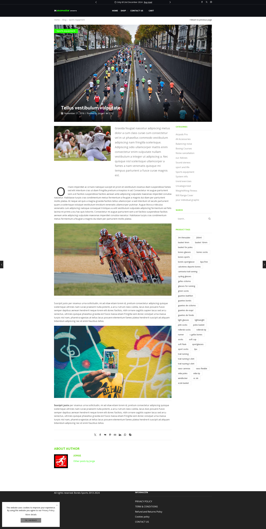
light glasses (183, 320)
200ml (199, 237)
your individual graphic (187, 199)
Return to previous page (201, 19)
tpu (195, 349)
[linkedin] (119, 435)
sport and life (182, 167)
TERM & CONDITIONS (146, 506)
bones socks (202, 252)
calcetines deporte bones (189, 266)
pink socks (182, 325)
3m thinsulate (184, 237)
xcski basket (183, 383)
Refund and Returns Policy (148, 511)
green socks (183, 291)
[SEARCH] (209, 218)
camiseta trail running (187, 271)
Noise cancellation (185, 153)
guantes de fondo (186, 315)
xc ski (195, 378)
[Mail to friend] (114, 435)
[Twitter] (207, 2)
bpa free (204, 261)
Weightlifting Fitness (186, 190)
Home (115, 10)
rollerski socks (184, 329)
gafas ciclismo (184, 281)
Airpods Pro (182, 134)
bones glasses (184, 252)
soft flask (182, 344)
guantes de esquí (185, 310)
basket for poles (185, 247)
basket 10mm (201, 242)
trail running (183, 354)
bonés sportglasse (186, 261)
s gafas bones (196, 334)
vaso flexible (201, 368)
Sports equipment (77, 19)
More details (31, 514)
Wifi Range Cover (184, 195)
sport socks (183, 349)
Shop (123, 10)
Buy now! (148, 2)
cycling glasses (184, 276)
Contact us (136, 10)
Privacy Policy (48, 510)
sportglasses (198, 344)
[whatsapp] (125, 435)
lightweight (199, 320)
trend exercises (183, 181)
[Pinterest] (110, 435)
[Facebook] (202, 2)
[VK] (105, 435)
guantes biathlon (185, 295)
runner (181, 334)
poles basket (198, 325)
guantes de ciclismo (187, 305)
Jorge (100, 113)
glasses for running (186, 286)
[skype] (129, 435)
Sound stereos (183, 162)
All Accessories (183, 139)
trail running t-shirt (186, 358)
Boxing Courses (184, 148)
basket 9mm (183, 242)
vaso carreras (184, 368)
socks (180, 339)
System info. (182, 176)
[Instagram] (211, 2)
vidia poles (182, 373)
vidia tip (196, 373)
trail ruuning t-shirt (186, 363)
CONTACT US (142, 521)
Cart (151, 10)
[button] (96, 2)
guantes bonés (184, 300)
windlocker (183, 378)
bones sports (184, 257)
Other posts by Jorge (84, 461)
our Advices (181, 157)
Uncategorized (183, 185)
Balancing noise (184, 143)
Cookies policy (142, 516)
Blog (64, 19)
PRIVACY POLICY (143, 501)
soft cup (192, 339)
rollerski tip (201, 329)
